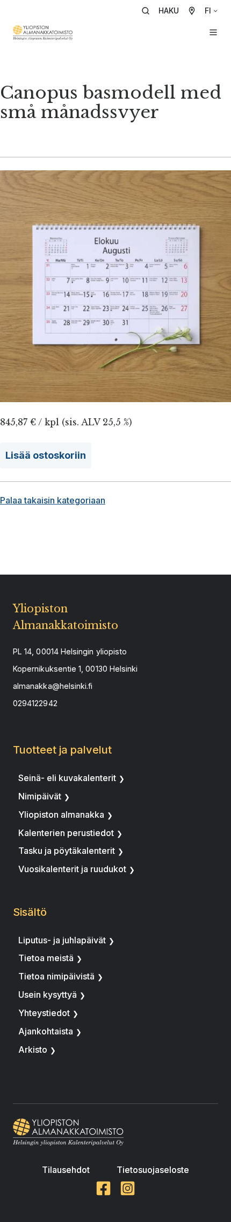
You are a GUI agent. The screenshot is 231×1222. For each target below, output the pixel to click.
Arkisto (32, 1049)
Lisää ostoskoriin (45, 455)
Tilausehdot (66, 1169)
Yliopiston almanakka (61, 814)
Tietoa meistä (46, 957)
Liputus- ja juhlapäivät (62, 940)
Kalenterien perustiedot (66, 832)
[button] (164, 11)
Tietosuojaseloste (153, 1169)
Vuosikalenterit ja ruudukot (72, 869)
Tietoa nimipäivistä (56, 976)
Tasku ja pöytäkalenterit (66, 850)
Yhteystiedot (44, 1012)
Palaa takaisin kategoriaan (52, 500)
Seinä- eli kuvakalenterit (67, 777)
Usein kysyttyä (47, 994)
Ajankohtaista (45, 1031)
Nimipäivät (39, 796)
